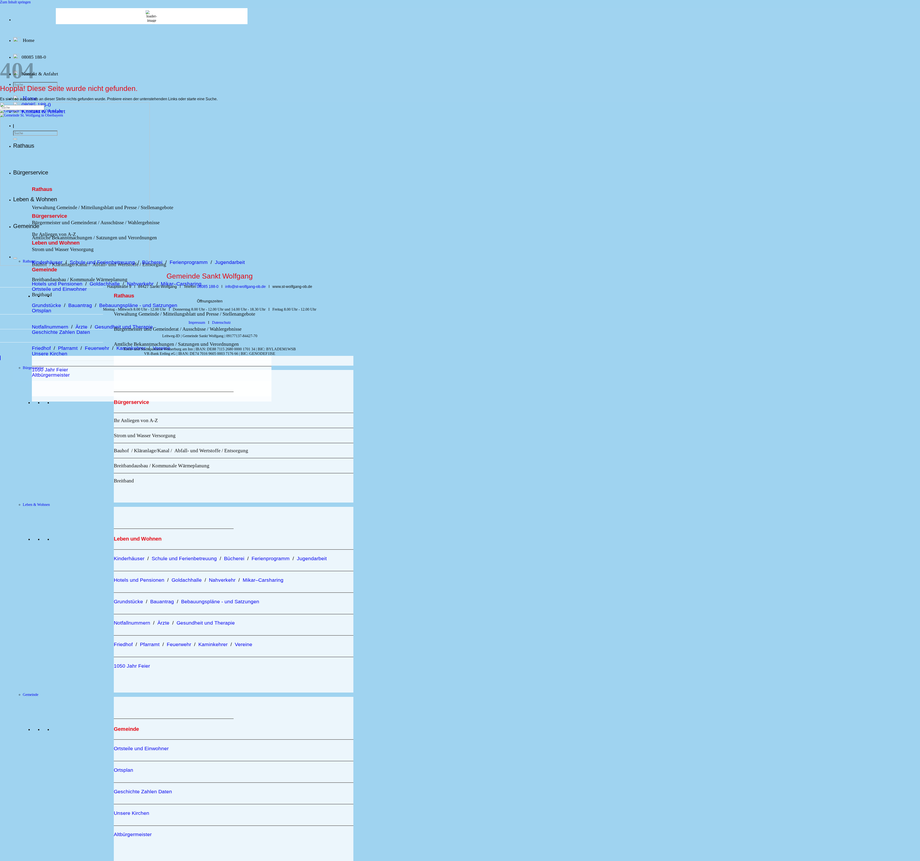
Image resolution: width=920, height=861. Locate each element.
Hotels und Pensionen (57, 283)
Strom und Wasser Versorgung (145, 435)
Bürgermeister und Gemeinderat (146, 329)
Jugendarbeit (230, 262)
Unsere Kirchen (49, 353)
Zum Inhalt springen (15, 2)
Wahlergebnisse (226, 329)
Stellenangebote (157, 207)
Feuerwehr (97, 348)
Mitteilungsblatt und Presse (190, 314)
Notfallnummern (50, 327)
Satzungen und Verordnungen (208, 344)
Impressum (197, 322)
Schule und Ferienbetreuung (184, 558)
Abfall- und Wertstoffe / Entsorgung (211, 450)
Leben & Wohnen (36, 505)
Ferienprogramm (190, 262)
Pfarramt (68, 348)
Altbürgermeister (51, 375)
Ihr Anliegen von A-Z (136, 420)
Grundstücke (46, 305)
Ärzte (81, 327)
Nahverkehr (140, 283)
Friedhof (41, 348)
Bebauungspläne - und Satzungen (138, 305)
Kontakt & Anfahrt (40, 73)
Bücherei (152, 262)
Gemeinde (30, 695)
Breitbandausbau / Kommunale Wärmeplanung (79, 279)
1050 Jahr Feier (50, 369)
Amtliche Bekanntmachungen (144, 344)
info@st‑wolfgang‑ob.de (245, 287)
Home (28, 40)
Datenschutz (221, 322)
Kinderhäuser (129, 558)
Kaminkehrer (131, 348)
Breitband (42, 294)
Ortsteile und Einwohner (59, 289)
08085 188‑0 (207, 287)
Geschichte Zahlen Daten (61, 332)
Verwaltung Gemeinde (136, 314)
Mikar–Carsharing (181, 283)
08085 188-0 (34, 57)
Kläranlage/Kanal (151, 450)
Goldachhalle (105, 283)
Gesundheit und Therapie (206, 623)
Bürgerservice (33, 368)
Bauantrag (80, 305)
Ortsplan (41, 310)
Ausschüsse (194, 329)
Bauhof (121, 450)
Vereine (161, 348)
